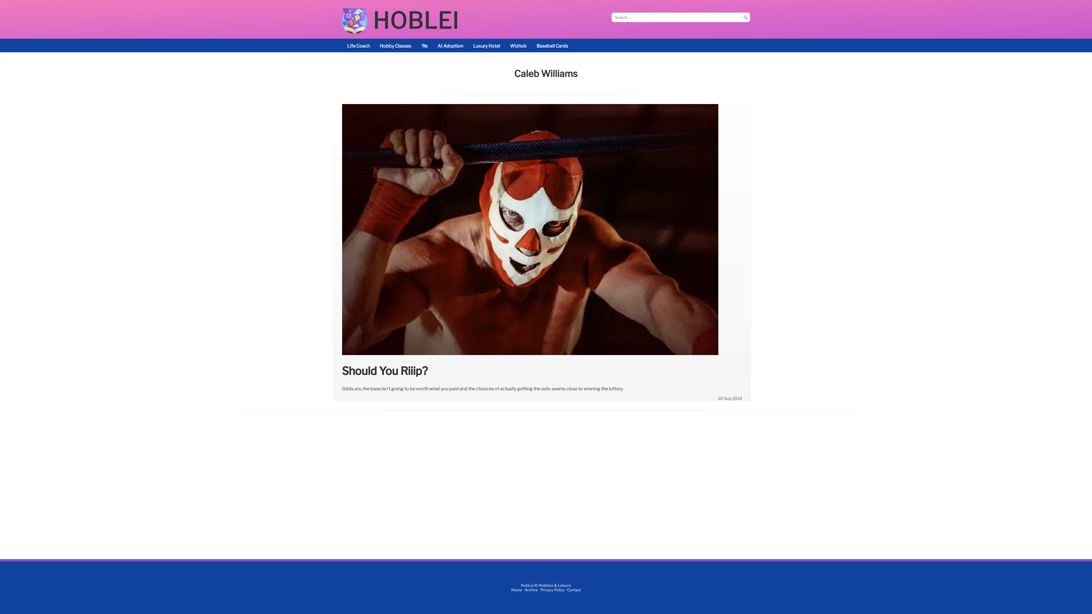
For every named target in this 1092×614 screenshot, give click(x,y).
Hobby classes (395, 46)
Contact (574, 590)
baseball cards (552, 46)
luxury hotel (486, 46)
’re (424, 46)
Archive (531, 590)
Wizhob (518, 46)
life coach (358, 46)
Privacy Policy (552, 590)
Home (516, 590)
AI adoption (450, 46)
